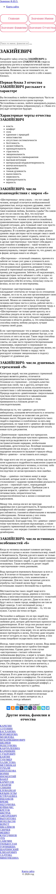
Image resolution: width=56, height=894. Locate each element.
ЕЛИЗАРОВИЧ (8, 852)
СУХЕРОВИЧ (7, 754)
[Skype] (43, 708)
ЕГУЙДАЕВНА (8, 796)
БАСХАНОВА (8, 731)
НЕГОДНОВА (7, 804)
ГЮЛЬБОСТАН (8, 844)
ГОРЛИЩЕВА (8, 846)
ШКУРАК (5, 813)
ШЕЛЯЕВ (5, 742)
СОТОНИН (6, 728)
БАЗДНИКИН (7, 751)
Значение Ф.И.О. (9, 1)
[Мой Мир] (17, 708)
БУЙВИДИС (7, 807)
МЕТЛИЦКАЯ (8, 765)
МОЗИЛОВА (7, 737)
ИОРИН (4, 773)
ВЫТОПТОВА (8, 818)
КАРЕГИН (6, 726)
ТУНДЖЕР (6, 759)
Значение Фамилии (14, 27)
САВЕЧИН (6, 841)
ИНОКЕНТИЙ (8, 776)
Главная (13, 18)
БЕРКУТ (4, 824)
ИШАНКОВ (6, 799)
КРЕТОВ (5, 810)
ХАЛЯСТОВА (8, 762)
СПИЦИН (5, 787)
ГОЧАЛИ (5, 768)
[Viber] (34, 708)
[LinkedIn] (26, 708)
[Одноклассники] (13, 708)
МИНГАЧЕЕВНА (9, 858)
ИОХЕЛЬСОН (8, 821)
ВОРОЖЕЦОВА (9, 734)
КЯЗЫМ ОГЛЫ (8, 793)
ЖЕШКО (5, 832)
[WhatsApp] (39, 708)
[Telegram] (47, 708)
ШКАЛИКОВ (7, 827)
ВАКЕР (4, 779)
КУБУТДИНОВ (8, 835)
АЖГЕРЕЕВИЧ (8, 815)
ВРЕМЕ (4, 801)
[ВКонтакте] (8, 708)
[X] (21, 708)
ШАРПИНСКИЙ (9, 849)
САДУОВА (6, 855)
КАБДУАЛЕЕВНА (10, 748)
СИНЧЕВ (5, 829)
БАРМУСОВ (7, 782)
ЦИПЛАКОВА (8, 770)
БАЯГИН (5, 756)
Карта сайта (12, 6)
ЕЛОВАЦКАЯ (8, 790)
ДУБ (2, 838)
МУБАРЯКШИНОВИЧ (12, 740)
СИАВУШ (5, 785)
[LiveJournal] (30, 708)
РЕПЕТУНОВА (8, 745)
